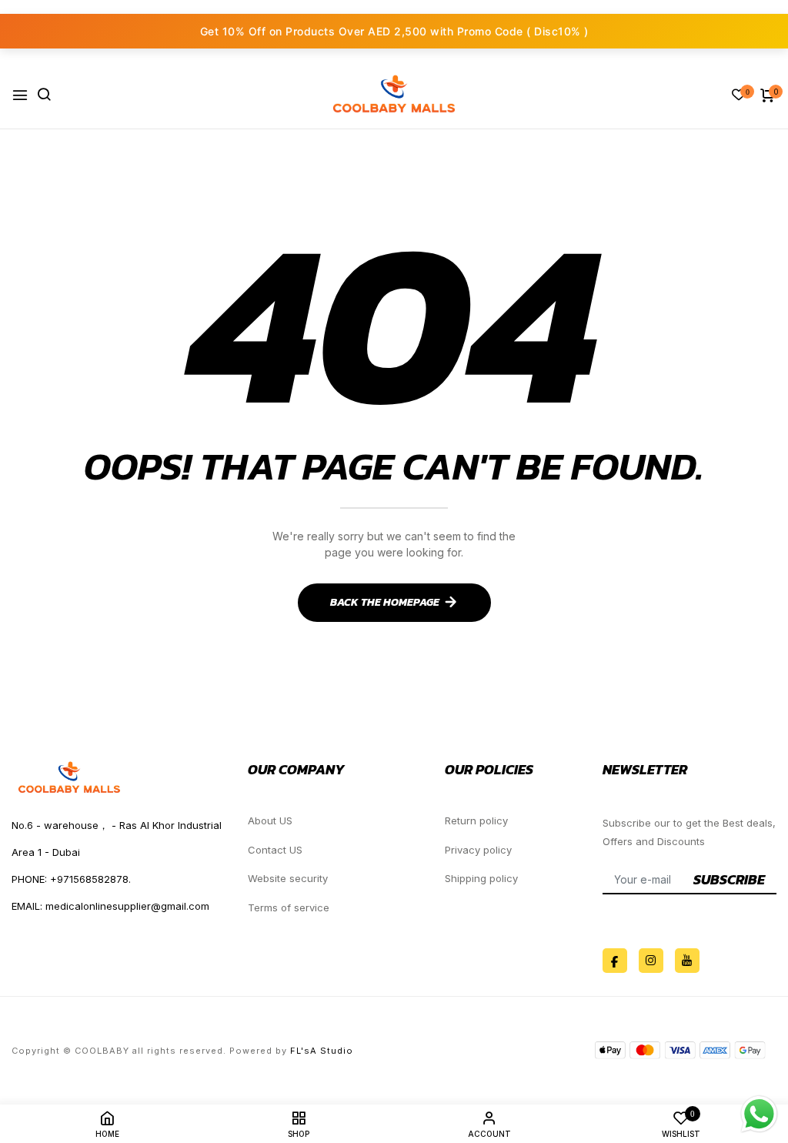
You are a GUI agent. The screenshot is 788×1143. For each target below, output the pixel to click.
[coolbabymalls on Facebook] (615, 960)
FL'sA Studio (321, 1050)
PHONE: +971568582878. (71, 879)
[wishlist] (739, 96)
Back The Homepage (384, 602)
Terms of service (288, 907)
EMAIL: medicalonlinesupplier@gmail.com (110, 906)
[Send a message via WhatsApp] (759, 1114)
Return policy (476, 820)
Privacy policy (478, 850)
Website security (288, 878)
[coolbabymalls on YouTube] (687, 960)
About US (270, 820)
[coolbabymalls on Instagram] (651, 960)
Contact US (275, 850)
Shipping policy (481, 878)
